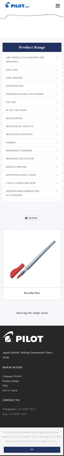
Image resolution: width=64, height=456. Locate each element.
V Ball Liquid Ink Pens (20, 183)
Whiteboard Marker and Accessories (22, 193)
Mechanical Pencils (19, 126)
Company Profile (12, 376)
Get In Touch (10, 390)
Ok (32, 449)
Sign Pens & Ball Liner (21, 175)
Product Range (11, 381)
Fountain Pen (14, 86)
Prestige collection (20, 158)
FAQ (5, 385)
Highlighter (14, 118)
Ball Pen (12, 70)
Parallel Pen (32, 293)
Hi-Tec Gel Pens (16, 110)
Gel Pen (11, 102)
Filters (33, 218)
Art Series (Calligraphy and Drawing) (25, 59)
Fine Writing (14, 78)
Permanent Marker (19, 150)
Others (11, 142)
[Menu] (58, 6)
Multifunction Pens (19, 134)
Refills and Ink (16, 167)
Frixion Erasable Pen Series (25, 94)
